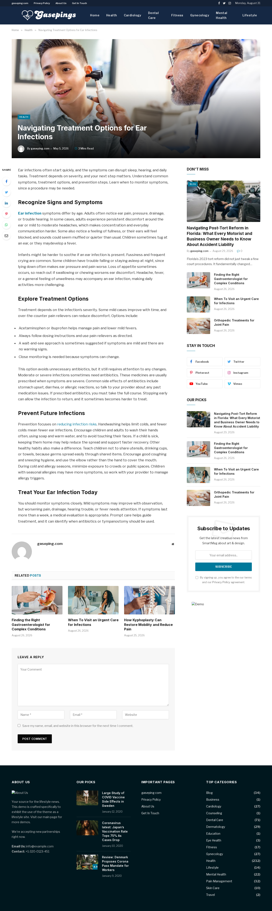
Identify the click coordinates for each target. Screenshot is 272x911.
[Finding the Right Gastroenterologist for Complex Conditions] (37, 600)
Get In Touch (79, 3)
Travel (210, 895)
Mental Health (221, 15)
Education (213, 833)
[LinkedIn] (6, 203)
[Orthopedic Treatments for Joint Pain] (198, 326)
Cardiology (132, 15)
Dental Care (153, 15)
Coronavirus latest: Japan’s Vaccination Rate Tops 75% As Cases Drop (115, 831)
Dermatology (215, 827)
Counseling (214, 813)
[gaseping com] (49, 15)
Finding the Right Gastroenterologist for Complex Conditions (31, 624)
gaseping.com (40, 148)
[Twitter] (6, 192)
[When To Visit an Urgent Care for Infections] (93, 600)
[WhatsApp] (6, 224)
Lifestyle (249, 15)
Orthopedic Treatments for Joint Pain (234, 322)
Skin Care (213, 888)
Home (94, 15)
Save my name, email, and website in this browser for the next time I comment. (77, 726)
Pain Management (219, 881)
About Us (61, 3)
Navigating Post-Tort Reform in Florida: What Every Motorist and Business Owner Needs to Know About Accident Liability (219, 236)
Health (111, 15)
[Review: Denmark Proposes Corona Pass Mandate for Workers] (87, 862)
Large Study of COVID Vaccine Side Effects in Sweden (113, 799)
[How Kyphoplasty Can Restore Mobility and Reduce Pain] (149, 600)
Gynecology (199, 15)
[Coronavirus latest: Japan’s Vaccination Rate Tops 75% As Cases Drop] (87, 827)
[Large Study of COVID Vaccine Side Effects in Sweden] (87, 797)
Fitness (177, 15)
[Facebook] (6, 181)
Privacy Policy (42, 3)
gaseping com (20, 3)
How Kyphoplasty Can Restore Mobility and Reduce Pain (148, 624)
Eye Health (213, 840)
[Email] (6, 235)
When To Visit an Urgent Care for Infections (93, 622)
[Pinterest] (6, 214)
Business (212, 799)
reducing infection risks (77, 424)
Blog (193, 184)
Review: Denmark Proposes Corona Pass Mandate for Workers (115, 863)
